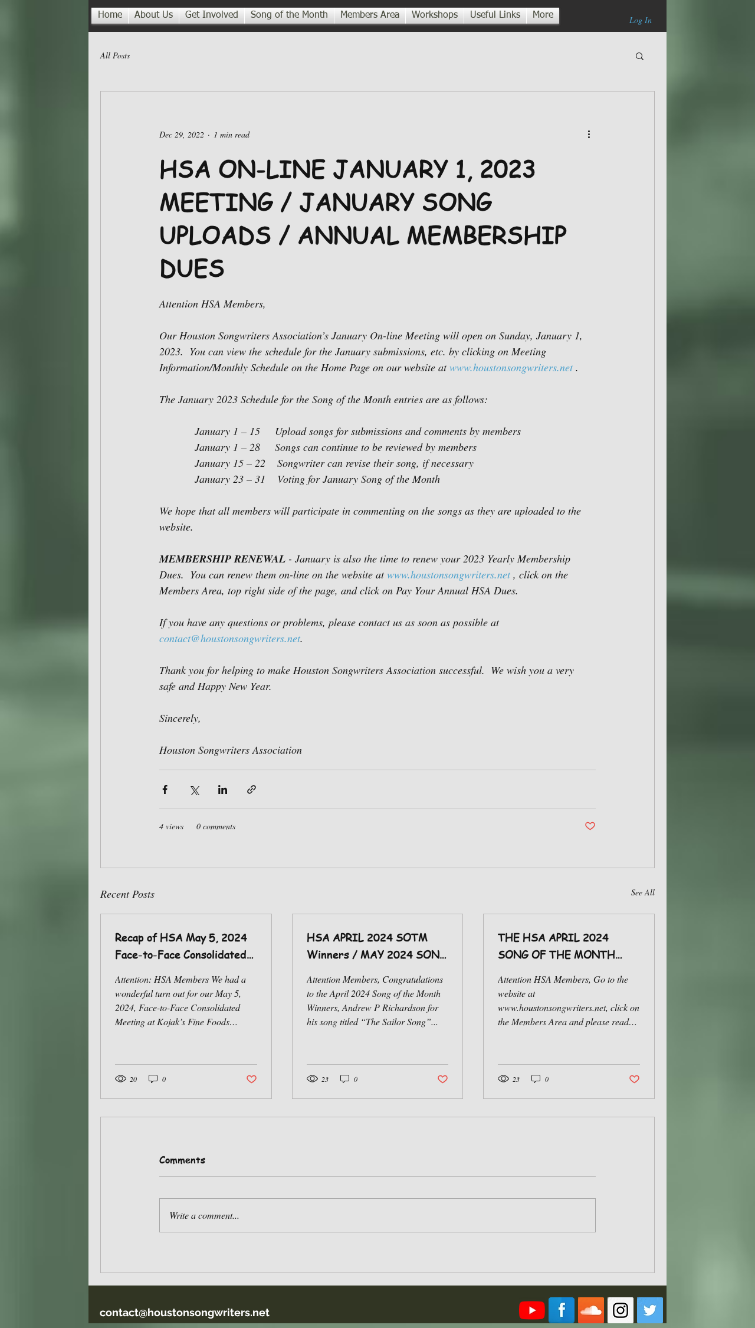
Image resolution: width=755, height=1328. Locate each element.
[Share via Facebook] (164, 789)
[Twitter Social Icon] (650, 1310)
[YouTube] (532, 1310)
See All (643, 892)
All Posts (115, 55)
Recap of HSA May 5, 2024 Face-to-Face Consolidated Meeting (181, 946)
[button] (639, 55)
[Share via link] (251, 789)
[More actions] (589, 134)
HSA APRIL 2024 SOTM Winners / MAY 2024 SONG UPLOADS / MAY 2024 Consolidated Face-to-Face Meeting (377, 946)
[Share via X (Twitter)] (193, 789)
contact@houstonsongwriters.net (185, 1312)
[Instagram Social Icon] (620, 1310)
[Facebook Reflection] (562, 1310)
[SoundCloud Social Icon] (591, 1310)
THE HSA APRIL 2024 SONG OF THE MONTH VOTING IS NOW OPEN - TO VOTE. (562, 946)
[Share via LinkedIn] (222, 789)
